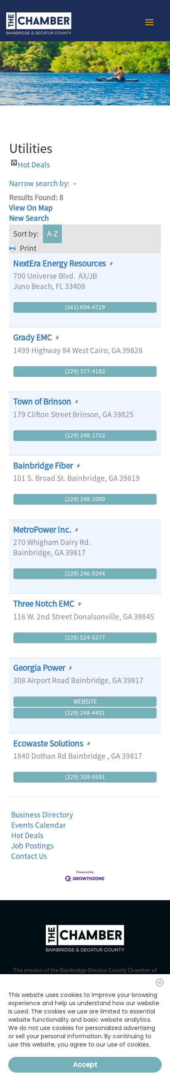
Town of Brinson (42, 401)
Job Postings (32, 846)
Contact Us (29, 856)
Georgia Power (39, 667)
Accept (85, 1064)
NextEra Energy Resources (59, 263)
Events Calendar (38, 825)
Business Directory (42, 815)
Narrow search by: (39, 183)
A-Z (52, 234)
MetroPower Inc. (42, 529)
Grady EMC (32, 337)
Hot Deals (34, 162)
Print (28, 248)
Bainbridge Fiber (43, 465)
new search (29, 218)
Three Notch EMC (43, 603)
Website (85, 701)
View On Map (31, 208)
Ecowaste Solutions (49, 743)
